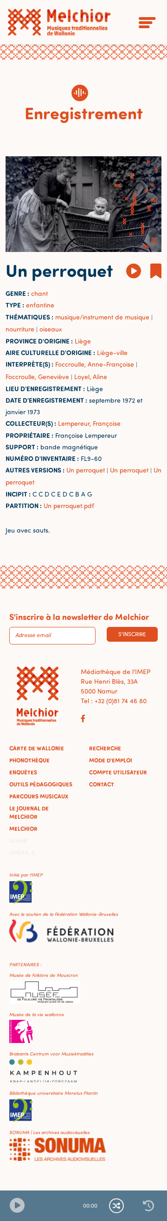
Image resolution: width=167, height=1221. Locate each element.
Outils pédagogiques (40, 784)
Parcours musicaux (38, 796)
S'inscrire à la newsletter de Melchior (79, 616)
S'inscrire (132, 634)
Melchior (23, 828)
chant (39, 293)
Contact (101, 784)
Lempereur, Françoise (89, 423)
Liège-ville (112, 352)
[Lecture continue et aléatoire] (116, 1205)
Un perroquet (85, 470)
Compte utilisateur (118, 772)
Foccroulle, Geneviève (37, 376)
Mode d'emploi (110, 760)
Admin (18, 840)
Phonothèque (29, 760)
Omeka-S (22, 852)
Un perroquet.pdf (69, 505)
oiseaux (50, 329)
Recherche (105, 748)
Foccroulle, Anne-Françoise (94, 364)
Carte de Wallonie (36, 748)
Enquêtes (23, 772)
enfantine (40, 305)
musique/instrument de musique (102, 317)
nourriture (20, 329)
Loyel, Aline (90, 376)
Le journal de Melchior (29, 812)
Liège (83, 341)
